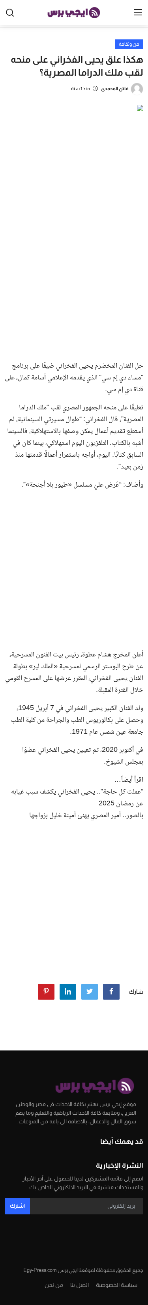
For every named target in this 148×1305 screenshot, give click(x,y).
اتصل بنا (79, 1285)
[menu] (138, 12)
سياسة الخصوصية (116, 1285)
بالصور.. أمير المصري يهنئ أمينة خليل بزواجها (86, 816)
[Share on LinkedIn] (68, 992)
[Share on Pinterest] (46, 992)
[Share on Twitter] (89, 992)
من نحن (54, 1285)
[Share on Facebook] (111, 992)
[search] (10, 12)
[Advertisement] (74, 277)
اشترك (17, 1206)
